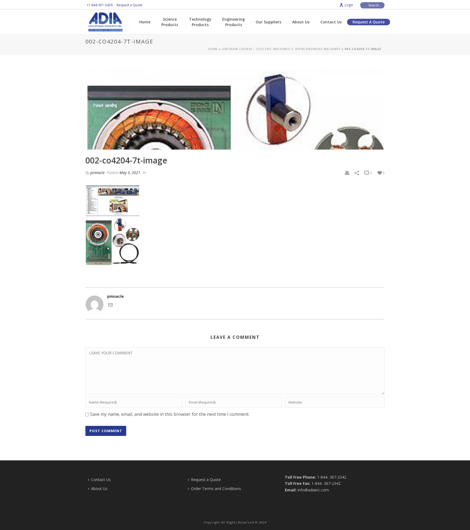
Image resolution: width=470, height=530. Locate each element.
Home (144, 21)
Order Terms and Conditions (216, 488)
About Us (301, 21)
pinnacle (97, 172)
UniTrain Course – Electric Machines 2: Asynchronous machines (281, 49)
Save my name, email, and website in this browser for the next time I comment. (169, 414)
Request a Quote (368, 21)
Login (349, 5)
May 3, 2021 (129, 172)
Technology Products (200, 22)
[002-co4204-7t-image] (235, 109)
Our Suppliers (268, 21)
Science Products (169, 22)
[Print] (347, 172)
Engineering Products (233, 22)
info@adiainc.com (313, 489)
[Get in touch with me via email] (110, 305)
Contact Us (331, 21)
